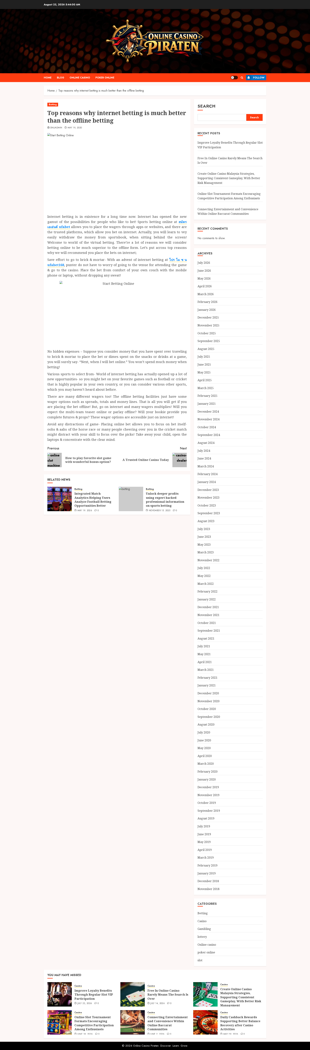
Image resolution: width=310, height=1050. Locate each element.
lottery (202, 937)
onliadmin (56, 127)
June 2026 (204, 271)
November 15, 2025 (159, 510)
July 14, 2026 (157, 1003)
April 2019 (205, 850)
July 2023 (204, 529)
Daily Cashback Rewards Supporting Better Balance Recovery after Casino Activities (240, 1023)
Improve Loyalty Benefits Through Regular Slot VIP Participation (93, 995)
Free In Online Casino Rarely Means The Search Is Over (167, 995)
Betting (53, 104)
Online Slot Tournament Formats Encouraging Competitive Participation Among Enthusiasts (94, 1023)
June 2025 (204, 364)
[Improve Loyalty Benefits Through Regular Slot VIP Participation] (59, 994)
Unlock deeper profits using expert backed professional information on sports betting (165, 500)
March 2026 (206, 294)
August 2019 (206, 818)
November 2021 (208, 615)
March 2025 (206, 388)
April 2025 (205, 380)
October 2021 (207, 623)
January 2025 (207, 404)
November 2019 (208, 795)
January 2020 (207, 779)
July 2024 (204, 451)
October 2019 (207, 803)
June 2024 (204, 458)
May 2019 (204, 842)
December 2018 (208, 881)
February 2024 (207, 474)
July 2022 (204, 568)
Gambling (204, 929)
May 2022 (204, 576)
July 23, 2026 (85, 1003)
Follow (258, 77)
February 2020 (207, 771)
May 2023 (204, 545)
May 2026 (204, 278)
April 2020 (205, 756)
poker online (104, 77)
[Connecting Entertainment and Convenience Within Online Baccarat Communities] (132, 1022)
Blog (60, 77)
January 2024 (207, 482)
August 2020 (206, 724)
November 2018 (208, 889)
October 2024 (207, 427)
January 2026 (207, 310)
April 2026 (205, 286)
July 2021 (204, 646)
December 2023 (208, 490)
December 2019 (208, 787)
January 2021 (207, 685)
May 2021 (204, 654)
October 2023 (207, 505)
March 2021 (206, 670)
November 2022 (208, 560)
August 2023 (206, 521)
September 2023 (209, 513)
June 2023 (204, 537)
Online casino (80, 77)
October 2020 (207, 709)
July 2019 (204, 826)
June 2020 (204, 740)
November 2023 (208, 498)
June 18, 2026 (85, 1034)
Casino (202, 921)
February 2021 (207, 678)
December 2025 (208, 317)
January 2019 (207, 873)
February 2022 (207, 591)
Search (206, 106)
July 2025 (204, 357)
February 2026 (207, 302)
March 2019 (206, 857)
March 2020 (206, 764)
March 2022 (206, 584)
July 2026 (204, 263)
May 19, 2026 (85, 510)
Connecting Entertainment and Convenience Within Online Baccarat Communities (228, 211)
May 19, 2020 (75, 127)
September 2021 (209, 631)
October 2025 (207, 333)
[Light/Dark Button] (234, 77)
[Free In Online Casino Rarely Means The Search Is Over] (132, 994)
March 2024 (206, 466)
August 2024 (206, 443)
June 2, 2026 (157, 1034)
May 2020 (204, 748)
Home (47, 77)
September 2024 (209, 435)
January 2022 (207, 599)
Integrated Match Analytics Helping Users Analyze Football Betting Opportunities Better (92, 500)
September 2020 (209, 717)
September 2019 (209, 811)
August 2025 (206, 349)
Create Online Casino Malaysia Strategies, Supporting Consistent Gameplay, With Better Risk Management (229, 178)
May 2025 (204, 372)
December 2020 (208, 693)
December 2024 (208, 412)
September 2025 (209, 341)
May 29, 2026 (230, 1034)
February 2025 (207, 396)
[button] (242, 77)
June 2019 (204, 834)
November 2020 (208, 701)
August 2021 (206, 638)
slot (200, 960)
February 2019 (207, 865)
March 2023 (206, 552)
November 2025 (208, 325)
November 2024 (208, 419)
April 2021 (205, 662)
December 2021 (208, 607)
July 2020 (204, 732)
